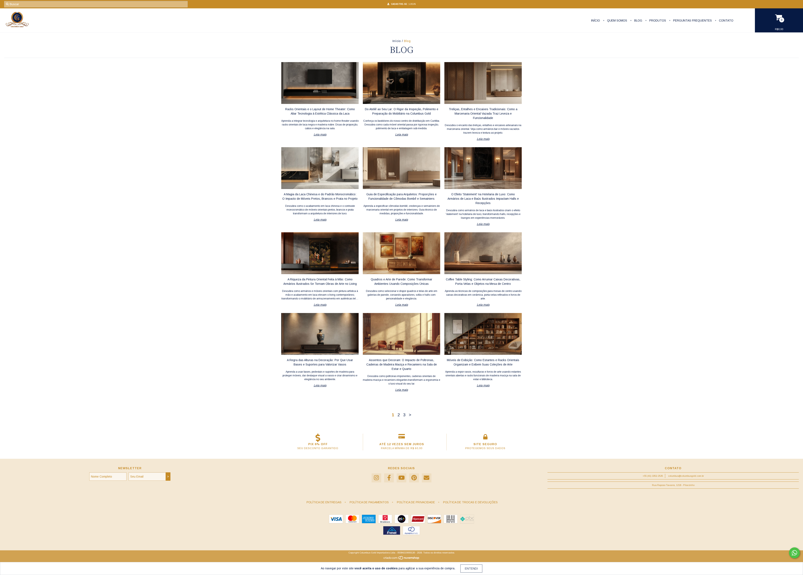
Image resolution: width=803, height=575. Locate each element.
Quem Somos (616, 20)
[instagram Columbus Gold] (376, 477)
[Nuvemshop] (401, 559)
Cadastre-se (399, 4)
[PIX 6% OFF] (318, 438)
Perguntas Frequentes (692, 20)
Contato (725, 20)
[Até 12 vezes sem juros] (401, 438)
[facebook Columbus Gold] (389, 477)
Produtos (657, 20)
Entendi (471, 568)
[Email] (426, 477)
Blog (637, 20)
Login (412, 4)
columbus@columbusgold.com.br (686, 476)
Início (595, 20)
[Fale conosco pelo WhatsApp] (794, 552)
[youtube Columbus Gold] (401, 477)
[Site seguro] (485, 438)
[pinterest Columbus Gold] (414, 477)
